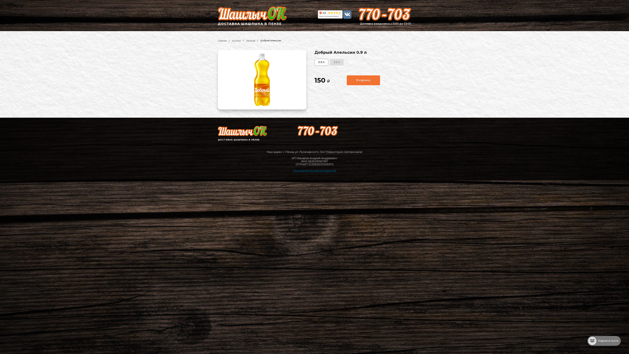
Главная (222, 40)
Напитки (250, 40)
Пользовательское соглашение (314, 170)
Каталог (236, 40)
